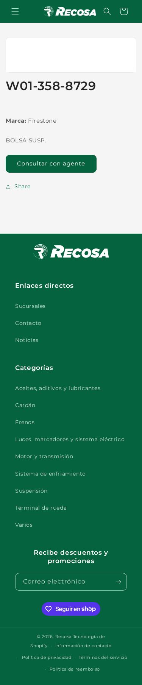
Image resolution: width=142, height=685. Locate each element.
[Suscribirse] (118, 582)
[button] (15, 11)
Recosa (64, 636)
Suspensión (31, 490)
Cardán (25, 405)
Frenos (25, 422)
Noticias (27, 340)
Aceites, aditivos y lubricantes (58, 388)
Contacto (28, 323)
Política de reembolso (75, 669)
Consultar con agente (51, 163)
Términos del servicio (103, 657)
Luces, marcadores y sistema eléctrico (70, 439)
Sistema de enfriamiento (50, 473)
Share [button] (22, 186)
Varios (24, 524)
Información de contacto (83, 645)
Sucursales (30, 306)
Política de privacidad (46, 657)
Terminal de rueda (41, 507)
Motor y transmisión (44, 456)
